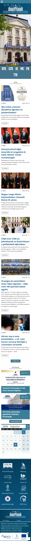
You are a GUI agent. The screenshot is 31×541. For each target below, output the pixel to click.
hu (5, 5)
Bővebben (5, 123)
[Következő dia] (28, 40)
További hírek (15, 361)
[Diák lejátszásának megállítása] (29, 17)
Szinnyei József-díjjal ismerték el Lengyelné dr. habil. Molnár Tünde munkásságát (13, 153)
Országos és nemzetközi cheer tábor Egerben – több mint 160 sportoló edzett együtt (14, 285)
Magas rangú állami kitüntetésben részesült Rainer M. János (13, 197)
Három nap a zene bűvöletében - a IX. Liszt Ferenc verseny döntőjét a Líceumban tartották (14, 340)
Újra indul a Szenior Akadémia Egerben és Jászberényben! (11, 109)
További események (15, 421)
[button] (3, 432)
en (8, 5)
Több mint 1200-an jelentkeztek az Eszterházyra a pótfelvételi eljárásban (15, 241)
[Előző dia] (2, 40)
